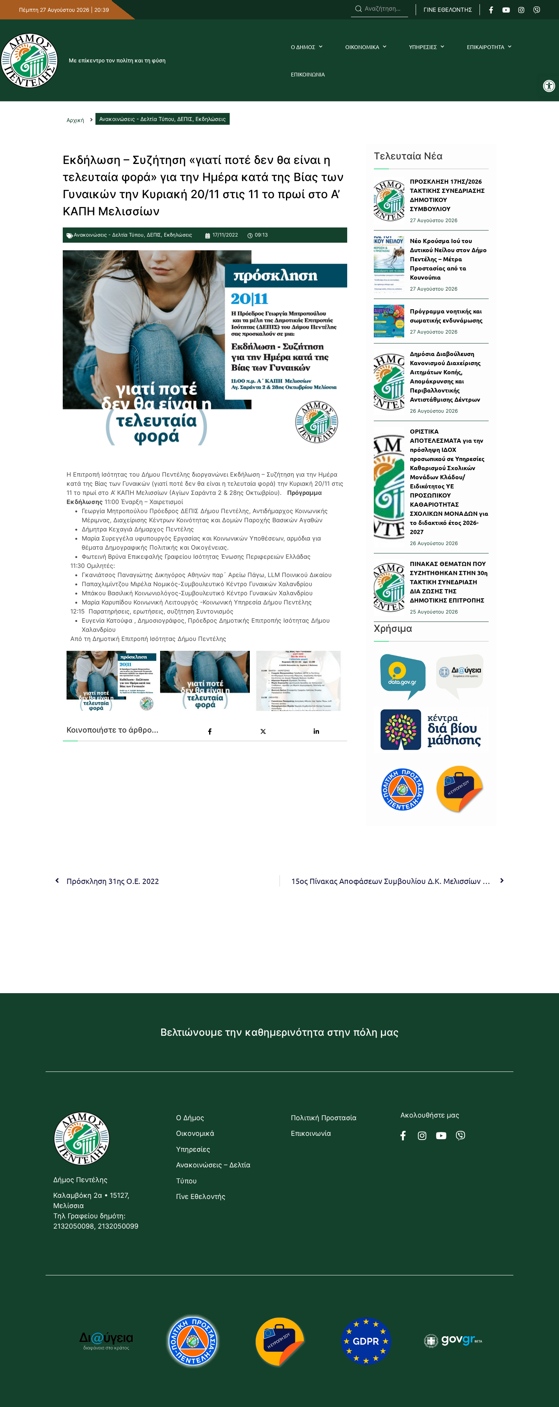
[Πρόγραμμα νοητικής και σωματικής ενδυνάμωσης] (389, 321)
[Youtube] (506, 9)
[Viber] (536, 9)
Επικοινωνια (308, 74)
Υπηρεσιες (423, 46)
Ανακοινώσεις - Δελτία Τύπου (109, 235)
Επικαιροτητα (485, 46)
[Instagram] (521, 9)
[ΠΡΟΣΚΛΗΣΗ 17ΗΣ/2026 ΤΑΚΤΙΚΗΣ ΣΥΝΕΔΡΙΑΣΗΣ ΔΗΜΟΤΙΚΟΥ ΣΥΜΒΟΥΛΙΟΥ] (389, 200)
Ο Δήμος (190, 1118)
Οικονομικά (195, 1133)
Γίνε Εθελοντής (201, 1196)
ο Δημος (303, 46)
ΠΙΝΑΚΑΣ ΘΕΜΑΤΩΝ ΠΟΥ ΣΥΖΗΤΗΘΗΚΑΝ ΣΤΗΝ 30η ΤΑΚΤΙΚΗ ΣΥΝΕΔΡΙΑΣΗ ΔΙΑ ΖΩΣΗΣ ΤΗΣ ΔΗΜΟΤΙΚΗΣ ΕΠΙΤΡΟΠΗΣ (449, 582)
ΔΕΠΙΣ (154, 235)
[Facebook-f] (491, 9)
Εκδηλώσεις (178, 235)
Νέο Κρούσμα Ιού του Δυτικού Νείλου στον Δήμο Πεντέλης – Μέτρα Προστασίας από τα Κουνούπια (448, 259)
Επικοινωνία (311, 1133)
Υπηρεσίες (193, 1149)
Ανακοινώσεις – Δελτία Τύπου (213, 1172)
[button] (549, 86)
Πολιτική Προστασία (324, 1118)
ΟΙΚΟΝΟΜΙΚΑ (362, 46)
